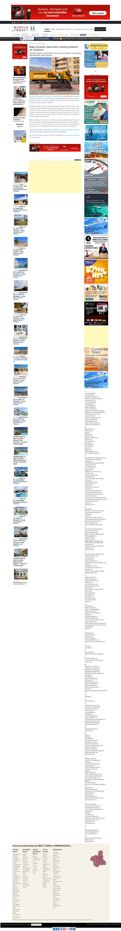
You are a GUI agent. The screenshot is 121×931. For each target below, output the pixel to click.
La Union (15, 875)
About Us (109, 924)
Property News (63, 35)
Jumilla (68, 29)
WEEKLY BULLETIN (36, 22)
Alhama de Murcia (60, 29)
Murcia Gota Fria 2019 (60, 919)
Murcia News (16, 35)
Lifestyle (53, 35)
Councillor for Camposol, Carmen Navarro (49, 96)
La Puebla (15, 869)
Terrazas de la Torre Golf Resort (16, 911)
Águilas (53, 29)
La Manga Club (17, 864)
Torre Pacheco (16, 914)
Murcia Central (45, 850)
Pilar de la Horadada (15, 888)
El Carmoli (15, 857)
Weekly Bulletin (88, 919)
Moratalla (35, 870)
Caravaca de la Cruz (36, 860)
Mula (34, 872)
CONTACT (18, 22)
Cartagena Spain (33, 919)
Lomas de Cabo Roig (57, 906)
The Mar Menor (15, 850)
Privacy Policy (100, 924)
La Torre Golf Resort (16, 872)
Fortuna (35, 866)
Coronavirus (40, 919)
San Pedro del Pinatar (16, 901)
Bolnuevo (25, 861)
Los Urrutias (16, 882)
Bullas (34, 856)
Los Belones (16, 878)
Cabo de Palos (16, 854)
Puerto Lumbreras (25, 882)
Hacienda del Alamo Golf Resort (26, 871)
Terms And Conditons (91, 924)
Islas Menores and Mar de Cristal (16, 861)
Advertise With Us (116, 924)
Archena (45, 859)
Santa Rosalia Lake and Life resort (16, 906)
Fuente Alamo (26, 868)
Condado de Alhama (26, 865)
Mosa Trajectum (47, 878)
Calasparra (36, 858)
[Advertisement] (55, 177)
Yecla (34, 873)
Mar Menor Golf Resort (17, 884)
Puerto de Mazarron (25, 879)
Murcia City (46, 880)
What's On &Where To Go (35, 35)
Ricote (44, 885)
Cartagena (15, 856)
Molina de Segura (45, 875)
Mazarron (25, 876)
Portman (15, 894)
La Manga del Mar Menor (16, 867)
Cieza (34, 865)
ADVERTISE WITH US (26, 22)
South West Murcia (27, 850)
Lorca (72, 29)
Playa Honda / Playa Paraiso (16, 891)
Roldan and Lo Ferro (16, 896)
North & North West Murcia (37, 852)
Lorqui (44, 873)
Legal (105, 924)
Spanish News (74, 35)
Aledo (24, 856)
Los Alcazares (16, 876)
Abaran (45, 856)
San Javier (91, 29)
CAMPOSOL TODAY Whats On (20, 919)
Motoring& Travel (45, 35)
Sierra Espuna (26, 885)
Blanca (44, 861)
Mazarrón (85, 29)
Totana (24, 887)
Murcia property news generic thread (75, 919)
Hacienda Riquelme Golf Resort (46, 869)
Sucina (44, 887)
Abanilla (45, 854)
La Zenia (55, 904)
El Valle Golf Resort (46, 865)
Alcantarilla (46, 857)
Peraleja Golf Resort (46, 882)
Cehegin (35, 863)
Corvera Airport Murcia (49, 919)
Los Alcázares (78, 29)
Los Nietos (15, 880)
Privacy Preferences (36, 924)
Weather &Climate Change (26, 35)
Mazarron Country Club (56, 885)
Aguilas (25, 854)
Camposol (25, 863)
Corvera (45, 863)
